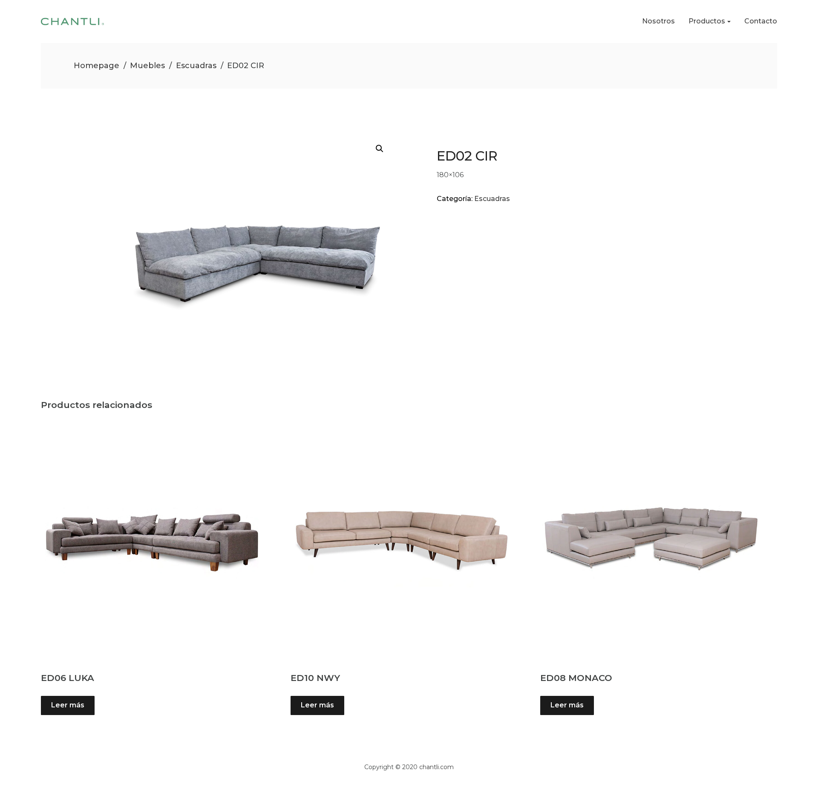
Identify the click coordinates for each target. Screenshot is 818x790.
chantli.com (436, 767)
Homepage (96, 65)
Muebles (147, 65)
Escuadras (196, 65)
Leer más (67, 705)
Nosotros (658, 21)
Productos (706, 21)
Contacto (760, 21)
